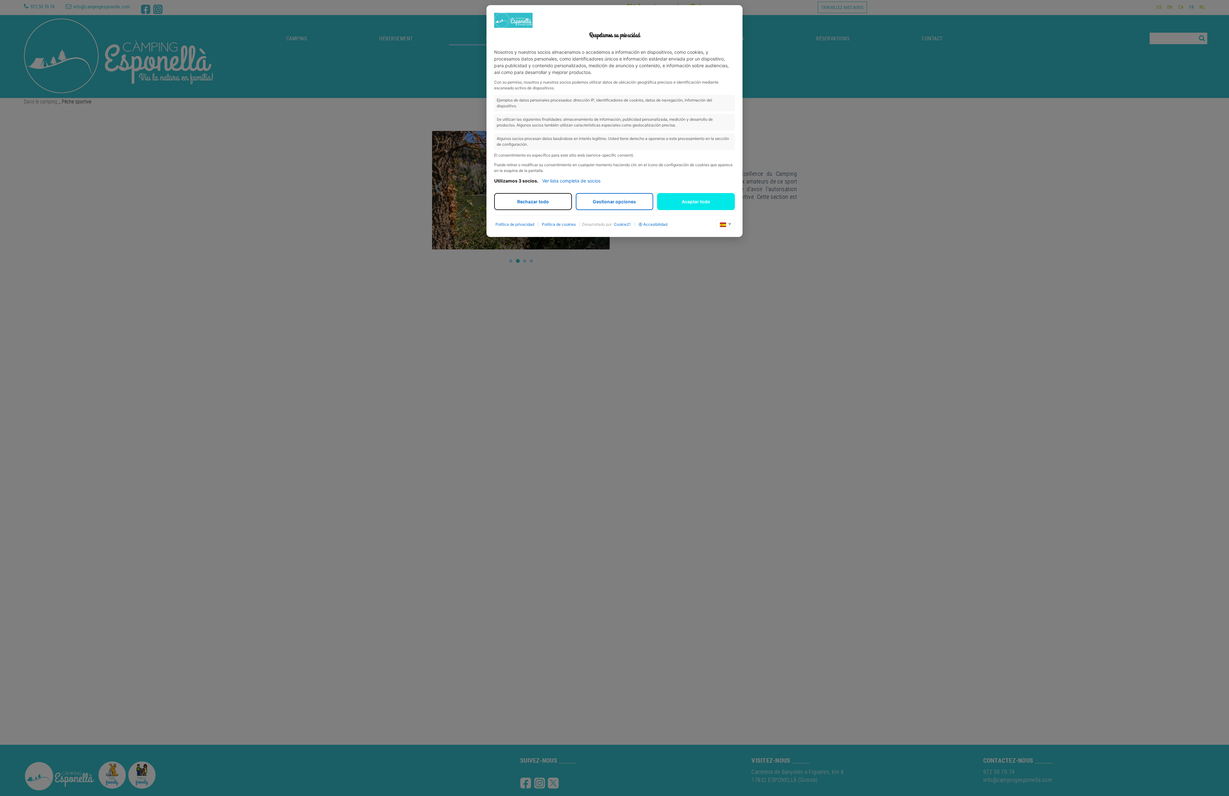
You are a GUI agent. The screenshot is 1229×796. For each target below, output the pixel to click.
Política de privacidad (514, 224)
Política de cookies (559, 224)
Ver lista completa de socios (571, 180)
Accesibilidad (655, 224)
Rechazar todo (533, 201)
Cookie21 (622, 224)
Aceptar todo (696, 201)
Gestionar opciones (614, 201)
